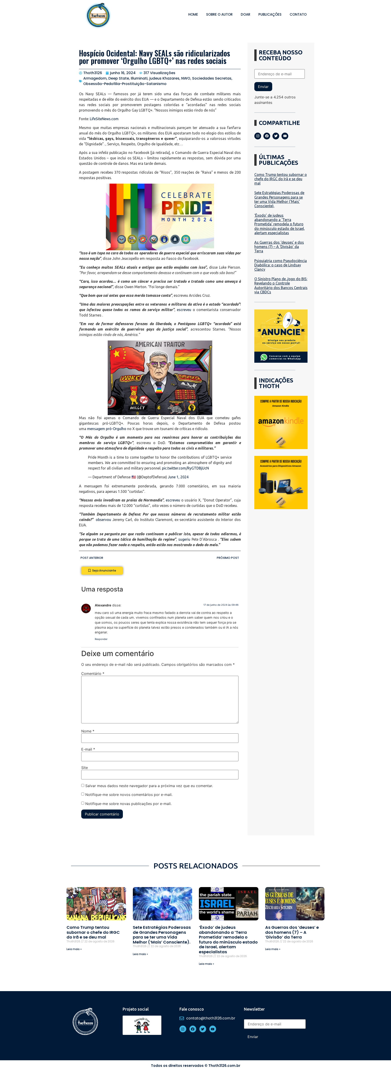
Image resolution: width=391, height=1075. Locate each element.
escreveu (184, 310)
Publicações (269, 14)
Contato (298, 14)
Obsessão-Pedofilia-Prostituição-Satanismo (125, 83)
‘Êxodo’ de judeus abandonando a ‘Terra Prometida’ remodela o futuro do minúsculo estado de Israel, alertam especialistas (279, 224)
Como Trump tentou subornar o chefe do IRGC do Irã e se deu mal (280, 179)
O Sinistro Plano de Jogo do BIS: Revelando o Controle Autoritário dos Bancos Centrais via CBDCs (281, 285)
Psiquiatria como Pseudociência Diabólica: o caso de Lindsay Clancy (280, 265)
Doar (245, 14)
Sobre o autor (219, 14)
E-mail (88, 749)
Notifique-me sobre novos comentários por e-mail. (128, 794)
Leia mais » (74, 949)
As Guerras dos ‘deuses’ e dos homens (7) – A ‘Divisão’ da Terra (279, 246)
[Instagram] (257, 136)
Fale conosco (191, 1009)
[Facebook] (266, 136)
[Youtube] (284, 136)
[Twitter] (275, 136)
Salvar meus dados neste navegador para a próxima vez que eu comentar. (149, 786)
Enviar (263, 86)
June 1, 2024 (178, 477)
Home (193, 14)
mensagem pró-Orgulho (106, 429)
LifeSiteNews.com (104, 119)
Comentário (92, 673)
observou (103, 520)
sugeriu (184, 539)
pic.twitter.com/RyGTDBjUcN (185, 468)
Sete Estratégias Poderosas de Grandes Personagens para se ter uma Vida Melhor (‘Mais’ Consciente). (279, 199)
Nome (87, 731)
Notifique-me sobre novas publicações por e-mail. (128, 803)
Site (84, 767)
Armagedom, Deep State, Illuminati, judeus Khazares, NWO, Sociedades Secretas (157, 78)
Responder (101, 639)
